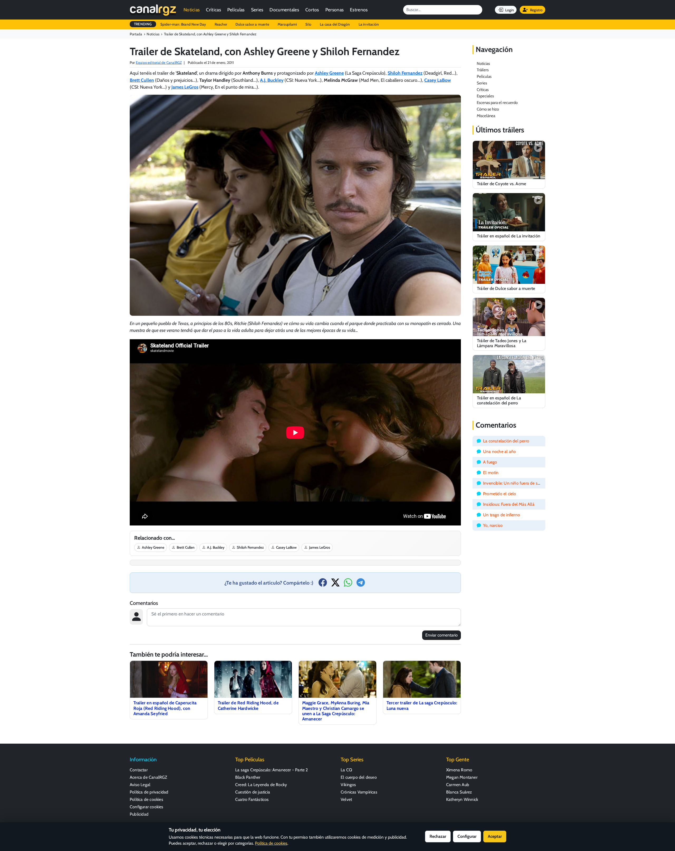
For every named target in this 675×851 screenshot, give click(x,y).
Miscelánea (486, 115)
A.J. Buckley (215, 547)
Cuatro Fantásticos (252, 799)
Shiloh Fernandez (250, 547)
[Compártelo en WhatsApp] (348, 584)
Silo (308, 24)
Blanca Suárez (459, 792)
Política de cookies (146, 799)
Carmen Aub (457, 784)
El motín (491, 472)
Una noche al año (499, 451)
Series (257, 9)
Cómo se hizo (488, 109)
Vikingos (348, 784)
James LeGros (319, 547)
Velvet (346, 799)
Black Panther (248, 777)
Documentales (284, 9)
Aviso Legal (140, 784)
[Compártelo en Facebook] (323, 584)
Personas (334, 9)
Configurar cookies (146, 806)
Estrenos (359, 9)
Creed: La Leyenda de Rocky (261, 784)
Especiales (485, 95)
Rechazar (438, 836)
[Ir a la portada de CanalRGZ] (153, 9)
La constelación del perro (506, 440)
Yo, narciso (493, 525)
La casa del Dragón (335, 24)
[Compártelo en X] (335, 584)
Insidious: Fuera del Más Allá (508, 504)
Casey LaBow (286, 547)
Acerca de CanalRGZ (148, 777)
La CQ (346, 769)
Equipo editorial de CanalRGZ (159, 62)
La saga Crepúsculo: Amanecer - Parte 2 (271, 769)
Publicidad (139, 814)
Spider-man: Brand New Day (183, 24)
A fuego (490, 462)
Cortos (312, 9)
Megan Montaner (462, 777)
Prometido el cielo (499, 493)
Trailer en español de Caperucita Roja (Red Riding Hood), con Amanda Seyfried (164, 708)
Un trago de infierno (501, 514)
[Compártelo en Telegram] (361, 584)
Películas (236, 9)
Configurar (466, 836)
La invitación (369, 24)
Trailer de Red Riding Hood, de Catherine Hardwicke (248, 705)
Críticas (213, 9)
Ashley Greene (153, 547)
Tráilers (483, 69)
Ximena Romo (459, 769)
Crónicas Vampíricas (359, 792)
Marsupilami (287, 24)
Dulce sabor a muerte (252, 24)
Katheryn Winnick (462, 799)
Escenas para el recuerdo (497, 102)
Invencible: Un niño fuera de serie (513, 483)
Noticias (192, 9)
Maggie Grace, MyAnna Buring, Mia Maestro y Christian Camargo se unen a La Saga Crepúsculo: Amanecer (335, 710)
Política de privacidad (149, 792)
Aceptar (495, 836)
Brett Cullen (186, 547)
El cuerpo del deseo (359, 777)
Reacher (221, 24)
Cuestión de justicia (252, 792)
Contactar (139, 769)
